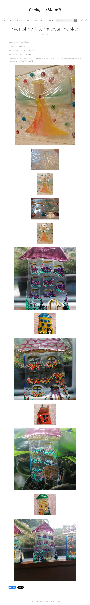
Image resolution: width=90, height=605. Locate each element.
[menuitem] (5, 20)
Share (13, 587)
